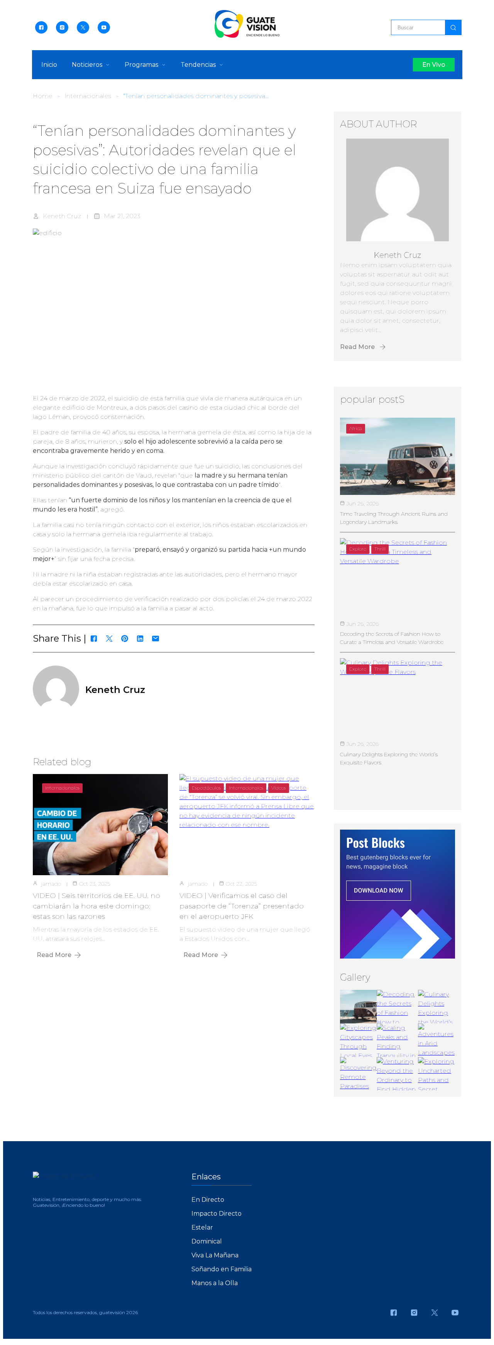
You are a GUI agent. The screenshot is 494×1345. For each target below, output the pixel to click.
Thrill (380, 549)
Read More (54, 955)
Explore (357, 549)
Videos (278, 788)
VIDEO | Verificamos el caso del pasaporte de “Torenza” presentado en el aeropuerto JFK (241, 906)
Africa (355, 428)
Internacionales (87, 96)
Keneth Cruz (62, 216)
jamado (51, 883)
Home (42, 96)
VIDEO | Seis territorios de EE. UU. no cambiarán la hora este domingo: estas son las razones (96, 906)
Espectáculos (206, 788)
